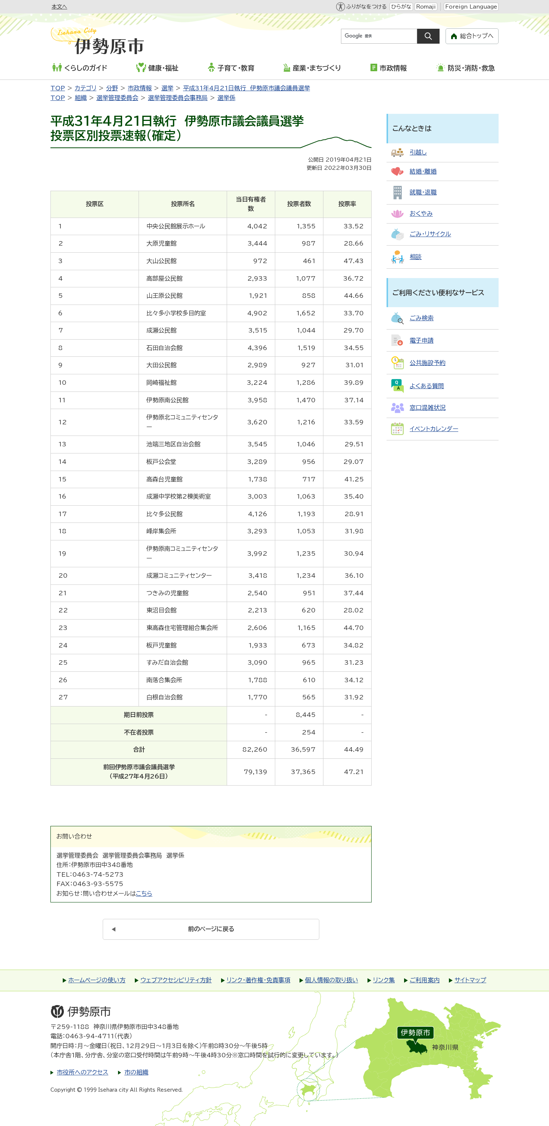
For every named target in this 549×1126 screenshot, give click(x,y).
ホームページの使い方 (96, 980)
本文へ (59, 6)
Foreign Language (471, 6)
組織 (81, 98)
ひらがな (401, 6)
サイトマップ (470, 980)
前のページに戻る (211, 929)
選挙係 (226, 98)
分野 (112, 88)
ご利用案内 (425, 980)
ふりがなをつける (366, 6)
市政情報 (393, 68)
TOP (57, 88)
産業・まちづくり (317, 68)
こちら (144, 893)
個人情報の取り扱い (331, 980)
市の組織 (136, 1072)
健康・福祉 (163, 68)
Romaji (426, 6)
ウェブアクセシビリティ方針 (176, 980)
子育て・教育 (235, 68)
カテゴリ (85, 88)
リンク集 (384, 980)
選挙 (167, 88)
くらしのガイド (85, 68)
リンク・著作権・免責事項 (258, 980)
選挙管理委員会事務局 (178, 98)
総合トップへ (477, 36)
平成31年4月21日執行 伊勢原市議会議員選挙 (246, 88)
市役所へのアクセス (82, 1072)
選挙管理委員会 (117, 98)
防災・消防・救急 (471, 68)
